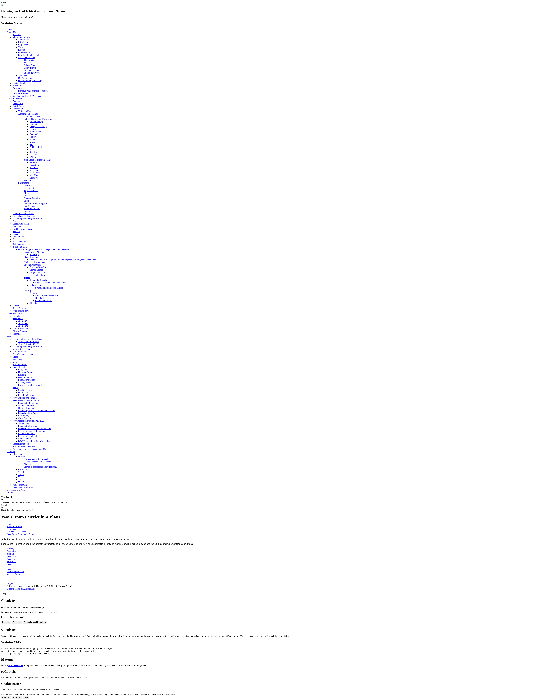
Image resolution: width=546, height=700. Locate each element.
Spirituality (23, 75)
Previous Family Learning (30, 385)
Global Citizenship (21, 224)
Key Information (14, 98)
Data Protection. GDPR (23, 213)
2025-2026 (23, 321)
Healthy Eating (25, 377)
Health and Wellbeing (22, 229)
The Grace (28, 62)
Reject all (6, 622)
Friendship (23, 42)
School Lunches (20, 351)
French (33, 129)
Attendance (18, 103)
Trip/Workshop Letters (23, 354)
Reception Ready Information (31, 431)
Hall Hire (17, 226)
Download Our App (16, 490)
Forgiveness (23, 44)
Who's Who (18, 85)
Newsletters (18, 318)
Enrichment (23, 183)
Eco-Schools (29, 206)
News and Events (15, 313)
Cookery (28, 185)
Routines (22, 375)
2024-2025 (23, 323)
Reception (34, 165)
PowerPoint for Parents (28, 413)
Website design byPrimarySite (21, 589)
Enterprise (28, 211)
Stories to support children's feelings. (40, 467)
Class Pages (18, 454)
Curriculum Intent (32, 116)
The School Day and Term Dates (27, 339)
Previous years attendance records (33, 91)
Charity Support (20, 331)
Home (9, 29)
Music (32, 142)
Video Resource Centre (23, 487)
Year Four (34, 175)
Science (33, 155)
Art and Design (36, 121)
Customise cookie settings (35, 622)
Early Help (23, 369)
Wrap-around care (21, 311)
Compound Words (43, 300)
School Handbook (26, 433)
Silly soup (34, 254)
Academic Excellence (28, 114)
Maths (32, 139)
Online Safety (19, 236)
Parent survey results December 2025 (29, 449)
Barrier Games (36, 270)
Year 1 (21, 472)
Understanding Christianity (30, 80)
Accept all (17, 622)
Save (26, 697)
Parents (10, 336)
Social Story (23, 415)
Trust (20, 47)
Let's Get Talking (37, 275)
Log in (10, 492)
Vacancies (17, 334)
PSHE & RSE (36, 147)
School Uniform (20, 364)
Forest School (36, 131)
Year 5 (21, 482)
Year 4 (21, 479)
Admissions (18, 101)
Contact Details (19, 83)
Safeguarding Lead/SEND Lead (27, 96)
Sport (26, 201)
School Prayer (30, 65)
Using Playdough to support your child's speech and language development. (64, 259)
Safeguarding (18, 244)
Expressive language (33, 265)
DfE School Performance (24, 216)
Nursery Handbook (27, 408)
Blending (39, 298)
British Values (19, 106)
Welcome (17, 34)
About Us (11, 32)
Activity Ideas (24, 382)
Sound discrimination (39, 280)
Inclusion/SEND (20, 247)
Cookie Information (15, 571)
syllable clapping (37, 285)
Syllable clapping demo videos (49, 288)
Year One (34, 167)
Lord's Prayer (30, 68)
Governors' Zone (20, 93)
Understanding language (35, 262)
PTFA (15, 387)
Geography (35, 134)
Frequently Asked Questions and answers (36, 410)
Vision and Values (26, 111)
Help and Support (26, 372)
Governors (17, 88)
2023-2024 (23, 326)
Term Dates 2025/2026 (28, 341)
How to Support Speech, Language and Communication (43, 249)
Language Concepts (38, 272)
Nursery (33, 162)
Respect (21, 50)
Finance (16, 221)
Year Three (35, 172)
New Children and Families (25, 398)
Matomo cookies (15, 665)
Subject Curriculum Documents (38, 119)
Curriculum (18, 108)
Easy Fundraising (26, 395)
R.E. (32, 149)
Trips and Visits (31, 190)
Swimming (29, 188)
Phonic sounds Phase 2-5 (46, 295)
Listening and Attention (34, 252)
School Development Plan (24, 446)
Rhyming (34, 303)
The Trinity (29, 60)
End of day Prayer (32, 73)
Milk (15, 362)
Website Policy (13, 574)
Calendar (17, 316)
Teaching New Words (39, 267)
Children (11, 451)
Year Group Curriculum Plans (37, 160)
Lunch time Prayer (32, 70)
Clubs (15, 357)
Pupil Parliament (20, 485)
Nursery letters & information (37, 459)
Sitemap (10, 569)
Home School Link (21, 367)
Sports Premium (20, 308)
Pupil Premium (19, 241)
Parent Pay (17, 359)
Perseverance (24, 52)
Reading (33, 152)
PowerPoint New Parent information (34, 428)
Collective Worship (26, 57)
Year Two (34, 170)
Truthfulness (23, 39)
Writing (33, 157)
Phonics (27, 180)
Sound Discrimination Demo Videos (51, 282)
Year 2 (21, 474)
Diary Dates (23, 392)
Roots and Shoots (32, 208)
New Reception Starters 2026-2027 (28, 421)
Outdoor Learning (32, 198)
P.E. (31, 144)
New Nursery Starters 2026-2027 (27, 400)
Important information (28, 403)
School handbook (26, 405)
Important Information (28, 426)
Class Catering (24, 418)
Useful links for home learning (37, 462)
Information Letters (21, 349)
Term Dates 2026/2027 (28, 344)
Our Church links (26, 78)
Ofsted (15, 234)
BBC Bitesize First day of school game (35, 441)
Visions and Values (21, 37)
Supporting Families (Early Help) (27, 218)
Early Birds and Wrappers (35, 203)
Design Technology (38, 126)
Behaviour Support (26, 380)
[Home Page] (2, 5)
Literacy (27, 290)
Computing (35, 124)
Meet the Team (25, 390)
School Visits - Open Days (24, 328)
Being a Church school (28, 55)
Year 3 (21, 477)
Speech (27, 277)
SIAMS (16, 305)
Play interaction (31, 257)
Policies (16, 239)
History (33, 137)
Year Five (34, 178)
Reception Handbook (27, 436)
